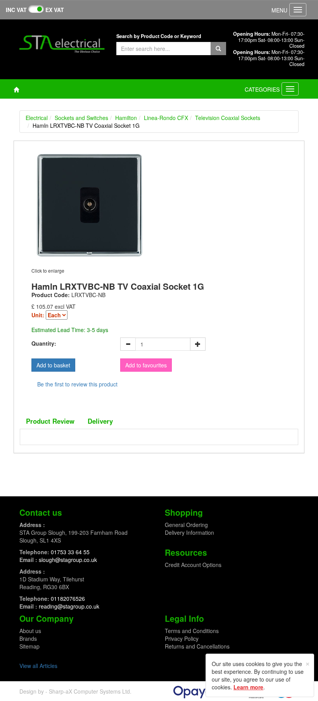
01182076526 (68, 598)
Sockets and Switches (81, 118)
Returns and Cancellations (197, 646)
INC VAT (16, 10)
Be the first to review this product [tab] (77, 384)
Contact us (40, 512)
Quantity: (43, 343)
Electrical (37, 118)
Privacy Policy (182, 638)
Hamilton (126, 118)
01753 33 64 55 (70, 552)
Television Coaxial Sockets (227, 118)
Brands (28, 638)
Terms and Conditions (192, 631)
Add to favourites (146, 365)
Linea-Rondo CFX (166, 118)
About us (30, 631)
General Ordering (186, 525)
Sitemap (29, 646)
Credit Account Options (193, 565)
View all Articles (38, 666)
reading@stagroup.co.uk (69, 606)
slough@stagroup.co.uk (68, 560)
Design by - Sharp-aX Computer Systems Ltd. (75, 691)
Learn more (248, 687)
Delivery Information (189, 532)
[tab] (50, 421)
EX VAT (54, 10)
